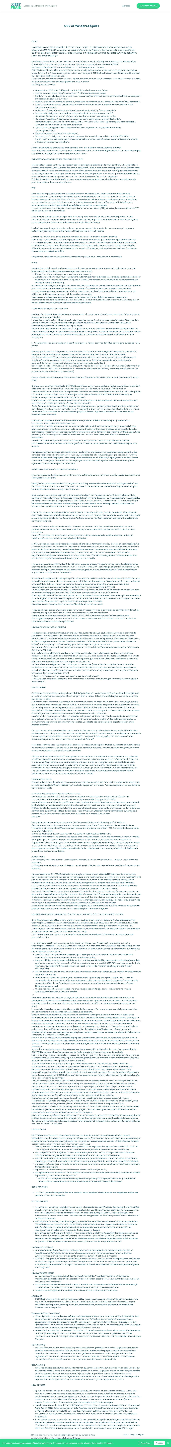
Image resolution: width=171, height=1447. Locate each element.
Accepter (159, 1443)
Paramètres (145, 1443)
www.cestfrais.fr (127, 50)
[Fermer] (167, 1443)
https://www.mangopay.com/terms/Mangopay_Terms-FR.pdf (61, 644)
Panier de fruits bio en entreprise (66, 1438)
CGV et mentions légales (134, 1434)
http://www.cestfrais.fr (68, 93)
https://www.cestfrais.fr (49, 859)
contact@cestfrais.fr (45, 130)
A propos (126, 6)
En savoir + (108, 1443)
